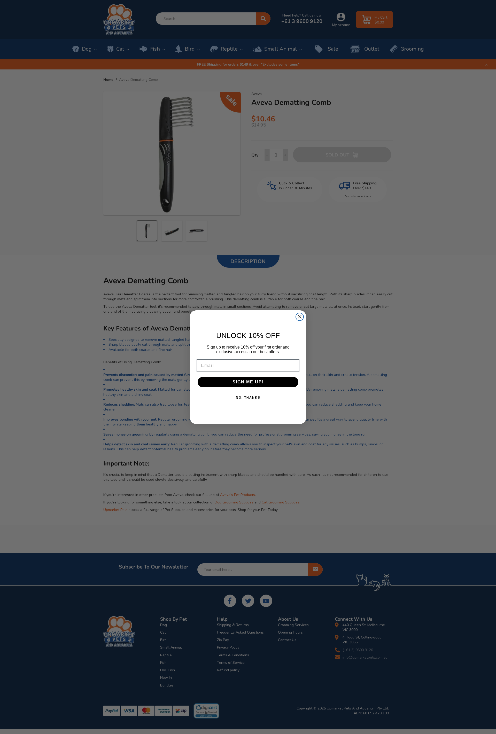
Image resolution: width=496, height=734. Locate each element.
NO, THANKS (248, 397)
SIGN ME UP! (248, 382)
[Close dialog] (300, 317)
